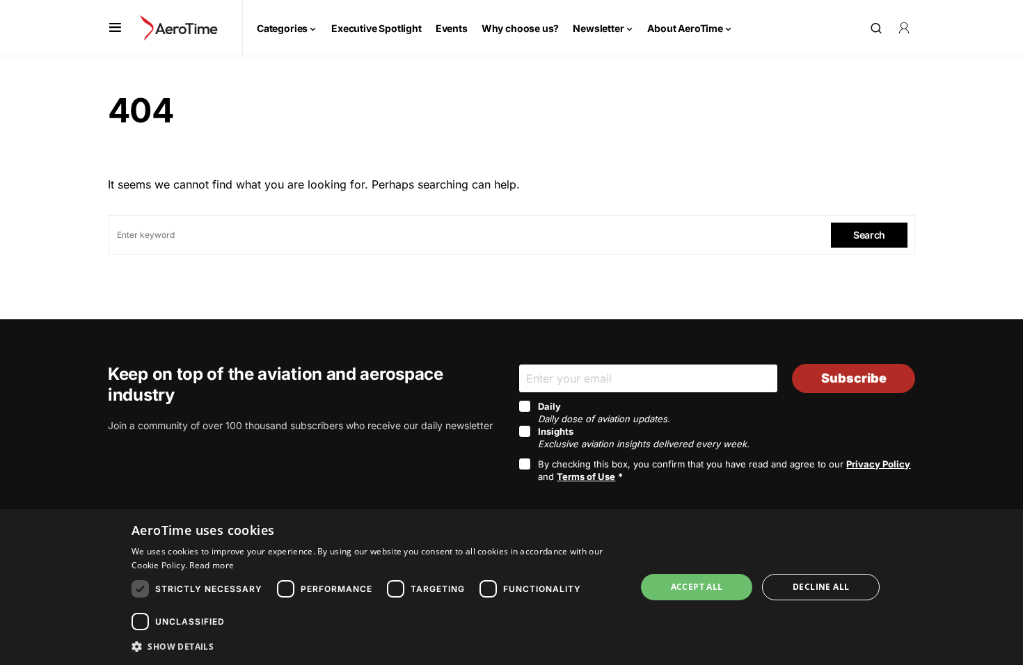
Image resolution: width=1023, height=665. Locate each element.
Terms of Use (586, 476)
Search (869, 235)
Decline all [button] (821, 587)
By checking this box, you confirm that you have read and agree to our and (724, 470)
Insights (644, 437)
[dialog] (511, 587)
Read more (211, 565)
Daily (604, 412)
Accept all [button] (697, 587)
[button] (115, 27)
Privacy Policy (878, 464)
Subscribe (854, 378)
